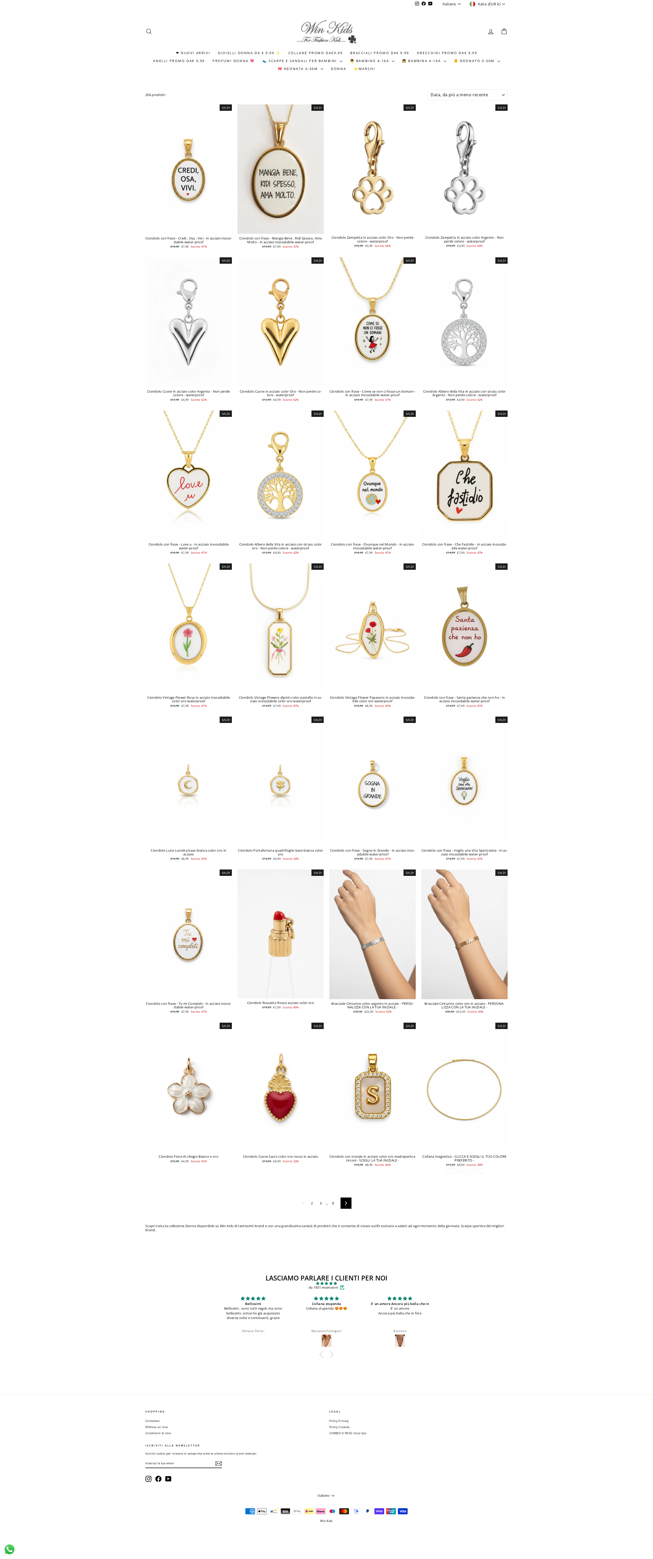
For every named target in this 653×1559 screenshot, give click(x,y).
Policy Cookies (339, 1427)
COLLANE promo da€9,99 (315, 53)
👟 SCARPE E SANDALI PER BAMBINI (300, 60)
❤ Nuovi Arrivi (193, 53)
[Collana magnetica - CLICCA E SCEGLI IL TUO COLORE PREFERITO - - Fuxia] (461, 1171)
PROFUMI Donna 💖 (233, 60)
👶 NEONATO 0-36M (475, 60)
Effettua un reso (156, 1427)
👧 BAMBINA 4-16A (422, 60)
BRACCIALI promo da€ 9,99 (379, 53)
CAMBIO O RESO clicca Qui (348, 1433)
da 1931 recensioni (323, 1288)
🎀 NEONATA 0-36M (299, 68)
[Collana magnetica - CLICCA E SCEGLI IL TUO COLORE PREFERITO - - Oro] (447, 1171)
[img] (326, 1284)
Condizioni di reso (158, 1433)
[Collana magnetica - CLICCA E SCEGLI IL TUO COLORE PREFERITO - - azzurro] (481, 1171)
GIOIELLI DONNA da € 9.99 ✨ (249, 53)
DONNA (338, 68)
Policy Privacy (339, 1421)
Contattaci (152, 1421)
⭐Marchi (364, 68)
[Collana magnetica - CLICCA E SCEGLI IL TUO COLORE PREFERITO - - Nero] (468, 1171)
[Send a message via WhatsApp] (10, 1549)
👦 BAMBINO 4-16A (370, 60)
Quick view (188, 229)
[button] (322, 1354)
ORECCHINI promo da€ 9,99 (447, 53)
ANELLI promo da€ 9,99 (179, 60)
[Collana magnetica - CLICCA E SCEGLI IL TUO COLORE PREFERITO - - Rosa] (474, 1171)
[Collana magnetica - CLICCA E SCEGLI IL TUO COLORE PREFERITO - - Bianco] (454, 1171)
